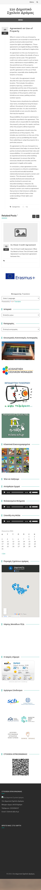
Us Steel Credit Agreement (23, 245)
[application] (20, 492)
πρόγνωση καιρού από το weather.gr (18, 681)
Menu (32, 2)
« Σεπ (3, 554)
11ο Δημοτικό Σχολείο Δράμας (20, 11)
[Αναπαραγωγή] (4, 492)
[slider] (35, 492)
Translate (17, 301)
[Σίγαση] (30, 492)
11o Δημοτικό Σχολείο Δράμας (23, 874)
